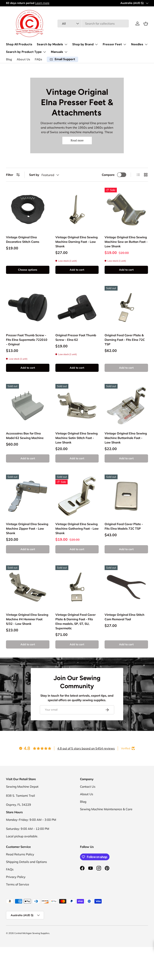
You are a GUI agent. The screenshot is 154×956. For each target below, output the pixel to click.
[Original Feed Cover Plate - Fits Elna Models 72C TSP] (126, 496)
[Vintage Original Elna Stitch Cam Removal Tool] (126, 587)
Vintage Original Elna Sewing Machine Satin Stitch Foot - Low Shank (76, 437)
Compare (108, 175)
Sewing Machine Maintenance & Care (106, 809)
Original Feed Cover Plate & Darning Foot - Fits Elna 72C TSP (125, 339)
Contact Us (87, 786)
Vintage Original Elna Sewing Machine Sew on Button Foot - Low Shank (126, 241)
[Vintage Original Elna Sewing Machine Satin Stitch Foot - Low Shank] (77, 405)
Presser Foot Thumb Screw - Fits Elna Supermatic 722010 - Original (26, 339)
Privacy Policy (16, 877)
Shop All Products (19, 44)
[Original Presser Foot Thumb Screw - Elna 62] (77, 307)
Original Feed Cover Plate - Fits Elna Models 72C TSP (124, 526)
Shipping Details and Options (26, 862)
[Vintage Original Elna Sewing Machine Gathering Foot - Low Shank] (77, 496)
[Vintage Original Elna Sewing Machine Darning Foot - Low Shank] (77, 209)
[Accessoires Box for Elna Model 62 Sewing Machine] (27, 405)
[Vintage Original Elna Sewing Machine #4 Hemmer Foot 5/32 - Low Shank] (27, 587)
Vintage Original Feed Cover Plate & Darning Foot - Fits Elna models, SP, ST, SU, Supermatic (75, 621)
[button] (146, 23)
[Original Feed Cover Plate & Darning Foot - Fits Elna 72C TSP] (126, 307)
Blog (9, 59)
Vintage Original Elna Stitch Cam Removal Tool (124, 617)
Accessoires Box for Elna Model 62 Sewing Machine (25, 435)
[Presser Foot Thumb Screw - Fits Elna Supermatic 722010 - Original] (27, 307)
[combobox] (93, 23)
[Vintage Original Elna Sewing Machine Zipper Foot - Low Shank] (27, 496)
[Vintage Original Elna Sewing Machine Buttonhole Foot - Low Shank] (126, 405)
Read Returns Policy (20, 854)
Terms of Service (17, 884)
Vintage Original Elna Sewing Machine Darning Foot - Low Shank (76, 241)
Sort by (34, 175)
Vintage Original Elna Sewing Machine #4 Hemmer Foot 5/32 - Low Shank (27, 619)
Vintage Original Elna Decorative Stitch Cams (22, 239)
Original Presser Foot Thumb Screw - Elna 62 (75, 337)
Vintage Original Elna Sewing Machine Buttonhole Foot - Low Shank (126, 437)
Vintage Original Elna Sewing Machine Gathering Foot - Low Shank (77, 528)
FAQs (38, 59)
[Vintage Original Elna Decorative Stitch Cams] (27, 209)
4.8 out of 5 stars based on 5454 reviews (86, 748)
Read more (77, 140)
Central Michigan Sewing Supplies (31, 933)
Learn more (37, 3)
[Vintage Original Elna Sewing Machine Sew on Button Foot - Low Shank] (126, 209)
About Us (23, 59)
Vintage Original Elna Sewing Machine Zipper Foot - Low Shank (27, 528)
